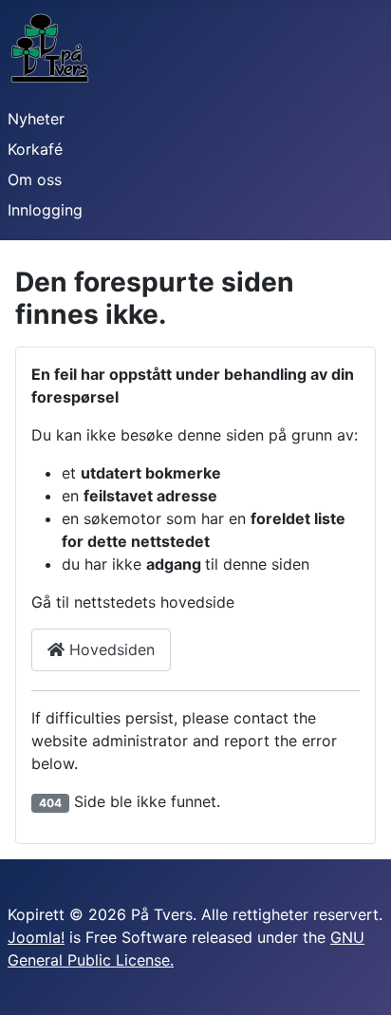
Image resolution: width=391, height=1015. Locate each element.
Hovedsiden (110, 649)
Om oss (35, 179)
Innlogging (45, 209)
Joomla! (36, 937)
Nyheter (36, 118)
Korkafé (35, 149)
